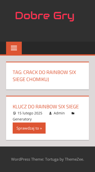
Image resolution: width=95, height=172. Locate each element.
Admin (59, 113)
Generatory (22, 119)
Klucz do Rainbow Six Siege (46, 106)
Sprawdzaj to (27, 128)
